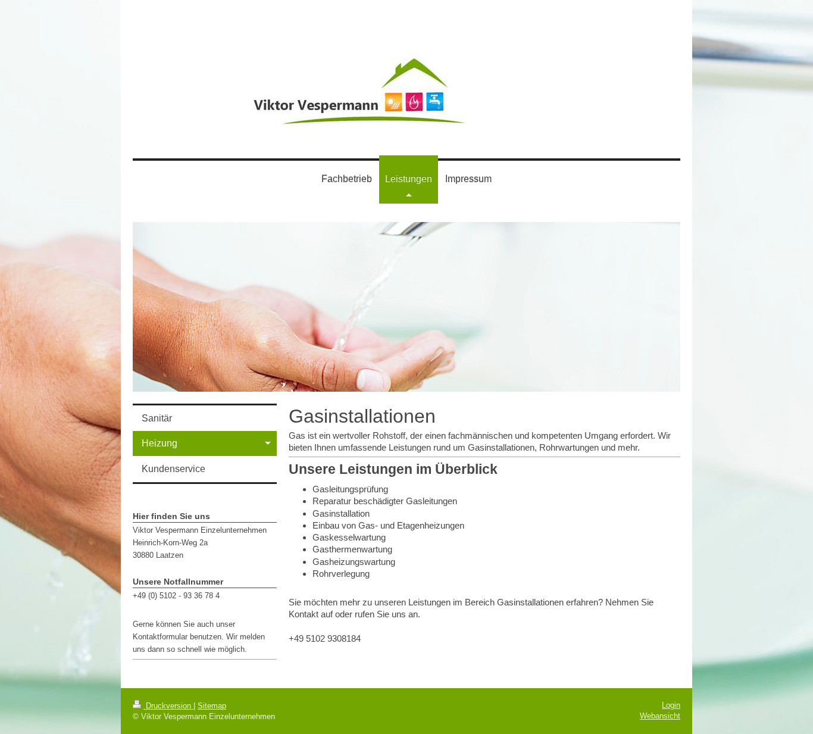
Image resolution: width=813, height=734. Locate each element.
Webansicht (660, 715)
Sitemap (212, 705)
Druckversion (168, 705)
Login (671, 705)
